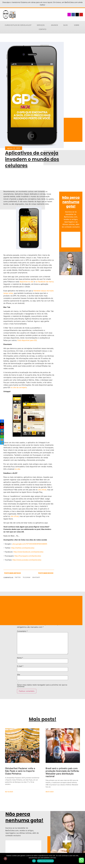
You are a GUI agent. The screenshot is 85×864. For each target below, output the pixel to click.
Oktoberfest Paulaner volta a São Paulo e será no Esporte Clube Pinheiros (20, 771)
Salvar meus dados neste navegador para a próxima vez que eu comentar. (42, 685)
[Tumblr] (2, 433)
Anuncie (54, 25)
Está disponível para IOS (27, 340)
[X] (2, 424)
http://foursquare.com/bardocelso (27, 556)
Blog (65, 25)
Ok (34, 861)
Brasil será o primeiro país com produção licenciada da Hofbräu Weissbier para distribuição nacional (62, 772)
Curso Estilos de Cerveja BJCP (18, 25)
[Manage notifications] (5, 858)
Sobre (76, 25)
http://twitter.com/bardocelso (22, 548)
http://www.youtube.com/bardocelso (26, 560)
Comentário (22, 631)
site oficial (42, 490)
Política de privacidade (45, 861)
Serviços (41, 25)
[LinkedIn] (2, 430)
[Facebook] (2, 421)
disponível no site (27, 282)
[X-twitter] (77, 14)
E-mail (20, 666)
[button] (17, 577)
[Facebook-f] (73, 14)
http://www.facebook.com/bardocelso (28, 552)
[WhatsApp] (2, 436)
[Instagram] (69, 14)
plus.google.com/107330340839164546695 (30, 544)
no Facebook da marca (44, 282)
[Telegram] (2, 443)
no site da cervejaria (19, 387)
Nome (20, 658)
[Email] (2, 439)
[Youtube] (81, 14)
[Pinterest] (2, 427)
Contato (42, 29)
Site (18, 674)
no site (17, 469)
